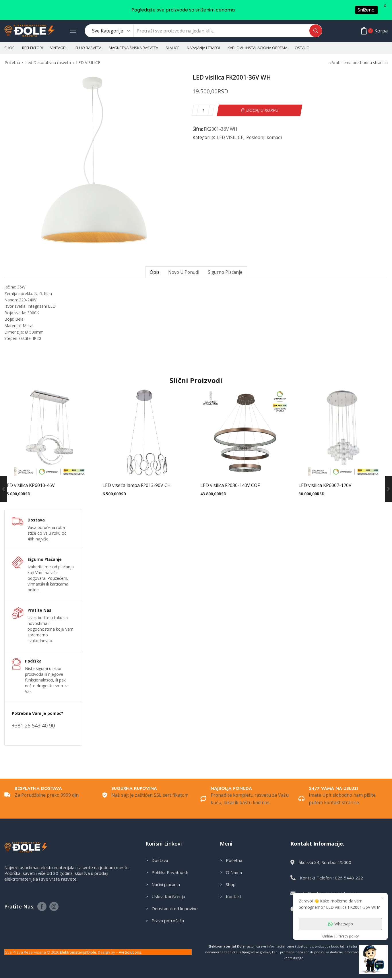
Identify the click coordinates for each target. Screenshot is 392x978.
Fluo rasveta (88, 47)
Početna (12, 62)
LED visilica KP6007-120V (325, 485)
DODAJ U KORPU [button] (49, 468)
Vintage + (59, 47)
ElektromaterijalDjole (78, 952)
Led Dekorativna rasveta (48, 62)
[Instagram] (54, 906)
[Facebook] (41, 906)
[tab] (154, 272)
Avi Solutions (130, 952)
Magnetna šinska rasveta (133, 47)
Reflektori (32, 47)
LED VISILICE (88, 62)
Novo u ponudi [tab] (183, 272)
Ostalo (302, 47)
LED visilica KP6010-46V (29, 485)
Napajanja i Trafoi (203, 47)
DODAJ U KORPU (262, 110)
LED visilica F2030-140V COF (230, 485)
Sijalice (172, 47)
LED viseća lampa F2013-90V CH (136, 485)
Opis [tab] (155, 272)
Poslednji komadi (264, 137)
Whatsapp (343, 924)
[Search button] (315, 30)
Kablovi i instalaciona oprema (257, 47)
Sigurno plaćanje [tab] (225, 272)
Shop (9, 47)
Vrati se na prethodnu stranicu (360, 62)
